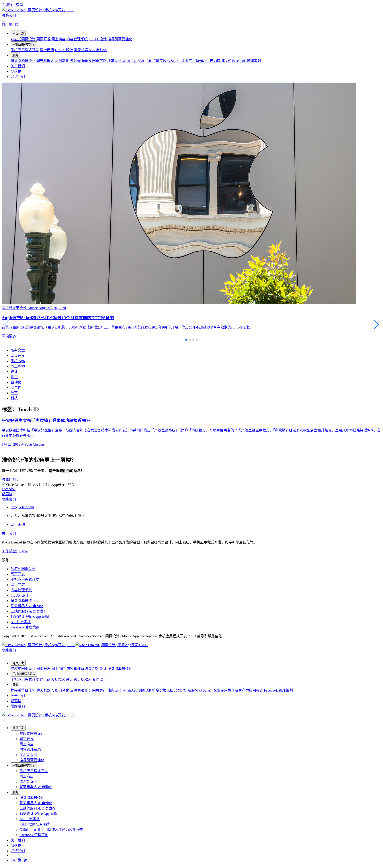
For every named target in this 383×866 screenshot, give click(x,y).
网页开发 (18, 33)
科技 (14, 398)
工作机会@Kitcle (15, 551)
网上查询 (18, 524)
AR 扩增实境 (156, 61)
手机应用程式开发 (23, 44)
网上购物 (18, 366)
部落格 (16, 71)
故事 (14, 393)
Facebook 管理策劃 (246, 61)
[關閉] (3, 20)
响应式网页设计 (23, 39)
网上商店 (58, 39)
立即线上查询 (12, 5)
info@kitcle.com (22, 507)
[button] (376, 324)
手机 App (18, 361)
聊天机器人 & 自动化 (90, 50)
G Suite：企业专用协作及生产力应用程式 (199, 61)
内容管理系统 (77, 39)
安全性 (16, 387)
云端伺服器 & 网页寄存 (88, 61)
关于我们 (18, 66)
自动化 (16, 382)
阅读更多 (9, 336)
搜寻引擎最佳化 (119, 39)
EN (4, 25)
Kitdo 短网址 (182, 690)
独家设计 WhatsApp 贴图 (126, 61)
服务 (15, 55)
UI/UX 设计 (98, 39)
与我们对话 (11, 479)
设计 (14, 371)
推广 (14, 377)
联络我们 (9, 15)
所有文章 (18, 350)
